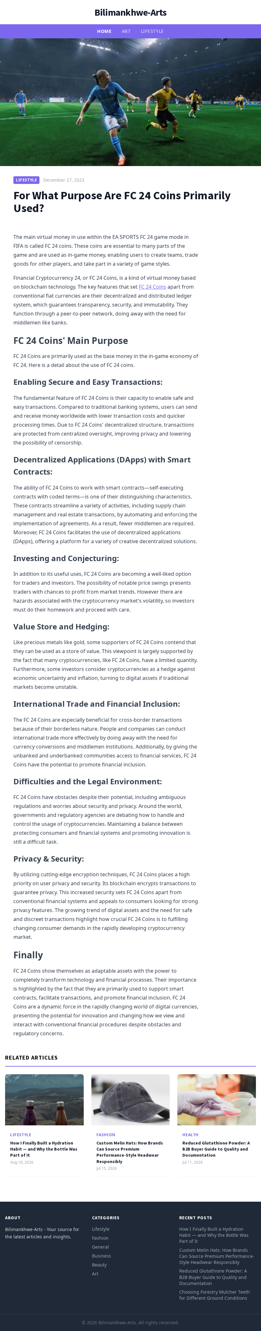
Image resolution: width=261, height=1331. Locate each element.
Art (126, 31)
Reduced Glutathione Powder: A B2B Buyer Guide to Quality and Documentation (216, 1149)
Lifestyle (152, 31)
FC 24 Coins (152, 286)
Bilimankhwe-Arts (131, 12)
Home (104, 31)
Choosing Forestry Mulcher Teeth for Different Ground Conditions (214, 1295)
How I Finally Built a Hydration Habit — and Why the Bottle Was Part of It (43, 1149)
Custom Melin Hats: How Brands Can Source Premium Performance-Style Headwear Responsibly (129, 1152)
